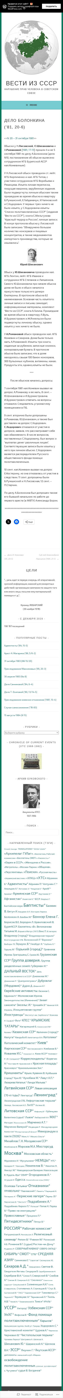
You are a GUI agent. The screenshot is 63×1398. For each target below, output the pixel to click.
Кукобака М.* (31, 1077)
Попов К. (44, 1206)
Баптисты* (35, 905)
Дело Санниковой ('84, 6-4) (18, 684)
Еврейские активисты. (21, 991)
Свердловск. (35, 1267)
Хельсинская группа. (14, 1326)
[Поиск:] (31, 832)
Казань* (8, 1032)
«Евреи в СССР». (14, 862)
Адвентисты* (18, 884)
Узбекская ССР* (40, 1308)
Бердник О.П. (24, 911)
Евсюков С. (44, 991)
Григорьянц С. (21, 954)
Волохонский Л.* (33, 939)
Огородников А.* (40, 1174)
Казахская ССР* (24, 1032)
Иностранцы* (14, 1014)
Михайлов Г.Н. (14, 1141)
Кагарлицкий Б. (28, 1026)
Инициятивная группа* (27, 1009)
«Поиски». (31, 872)
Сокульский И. (19, 1284)
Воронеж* (47, 939)
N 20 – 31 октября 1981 (20, 138)
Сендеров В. (32, 1271)
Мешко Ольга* (38, 1136)
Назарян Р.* (10, 1166)
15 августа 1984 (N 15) (15, 715)
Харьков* (46, 1320)
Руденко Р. (9, 1249)
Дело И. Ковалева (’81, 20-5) (14, 557)
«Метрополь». (11, 867)
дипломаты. (10, 1354)
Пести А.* (22, 1202)
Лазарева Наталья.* (15, 1082)
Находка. (20, 1166)
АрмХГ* (47, 888)
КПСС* (26, 1020)
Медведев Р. (34, 1127)
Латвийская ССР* (19, 1088)
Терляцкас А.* (22, 1296)
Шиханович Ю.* (14, 1343)
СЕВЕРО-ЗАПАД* (48, 1248)
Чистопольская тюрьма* (37, 1335)
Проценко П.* (33, 1215)
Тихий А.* (14, 1301)
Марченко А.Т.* (37, 1122)
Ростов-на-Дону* (44, 1244)
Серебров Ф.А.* (13, 1275)
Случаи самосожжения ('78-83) (20, 707)
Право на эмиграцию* (22, 1210)
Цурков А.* (41, 1330)
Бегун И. (12, 911)
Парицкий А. (51, 1191)
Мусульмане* (27, 1160)
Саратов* (34, 1260)
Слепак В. (12, 1280)
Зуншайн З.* (40, 1004)
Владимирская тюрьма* (42, 935)
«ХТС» (41, 877)
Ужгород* (22, 1308)
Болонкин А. (11, 916)
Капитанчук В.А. (35, 1037)
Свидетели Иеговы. (14, 1271)
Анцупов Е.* (36, 889)
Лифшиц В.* (39, 1111)
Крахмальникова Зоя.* (30, 1067)
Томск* (39, 1301)
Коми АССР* (41, 1053)
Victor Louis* (40, 849)
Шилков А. (38, 1339)
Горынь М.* (10, 949)
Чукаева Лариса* (12, 1339)
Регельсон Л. (27, 1234)
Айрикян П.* (36, 883)
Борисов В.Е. (12, 922)
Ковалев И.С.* (13, 1053)
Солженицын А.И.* (37, 1284)
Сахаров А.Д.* (16, 1266)
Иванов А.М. (53, 1005)
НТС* (53, 1160)
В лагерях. (52, 931)
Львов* (29, 1117)
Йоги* (18, 1020)
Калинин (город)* (48, 1032)
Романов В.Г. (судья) (20, 1244)
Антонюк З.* (25, 889)
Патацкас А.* (10, 1196)
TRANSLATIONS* (25, 849)
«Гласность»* (43, 858)
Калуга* (9, 1037)
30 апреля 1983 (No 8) (15, 676)
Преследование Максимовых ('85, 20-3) (25, 668)
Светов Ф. (47, 1266)
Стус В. (52, 1288)
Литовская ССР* (19, 1110)
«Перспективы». (13, 872)
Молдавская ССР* (36, 1141)
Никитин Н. (51, 1165)
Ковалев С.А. (29, 1054)
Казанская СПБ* (44, 1027)
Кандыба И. (21, 1037)
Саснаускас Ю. (46, 1260)
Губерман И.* (39, 965)
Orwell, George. (10, 849)
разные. (40, 1366)
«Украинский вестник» (15, 878)
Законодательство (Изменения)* (21, 1000)
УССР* (10, 1307)
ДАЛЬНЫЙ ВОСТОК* (20, 971)
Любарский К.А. (42, 1117)
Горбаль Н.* (49, 944)
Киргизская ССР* (15, 1048)
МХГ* (54, 1117)
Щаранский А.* (35, 1343)
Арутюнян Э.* (45, 894)
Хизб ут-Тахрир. (32, 1326)
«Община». (44, 866)
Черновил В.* (12, 1335)
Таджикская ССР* (32, 1293)
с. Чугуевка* (11, 1370)
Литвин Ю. (40, 1105)
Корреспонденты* (33, 1058)
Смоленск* (37, 1280)
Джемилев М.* (40, 976)
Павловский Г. (28, 1190)
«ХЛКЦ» (31, 877)
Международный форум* (26, 1132)
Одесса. (20, 1179)
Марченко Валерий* (16, 1126)
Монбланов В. (11, 1147)
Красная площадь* (45, 1063)
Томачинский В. (26, 1301)
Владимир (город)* (16, 935)
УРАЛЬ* (48, 1301)
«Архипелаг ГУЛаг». (18, 853)
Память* (41, 1191)
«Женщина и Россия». (37, 862)
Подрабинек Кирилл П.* (17, 1206)
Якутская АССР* (45, 1350)
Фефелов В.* (21, 1314)
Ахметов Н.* (28, 899)
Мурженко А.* (12, 1160)
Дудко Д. (27, 985)
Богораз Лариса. (39, 911)
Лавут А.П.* (47, 1077)
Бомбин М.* (26, 916)
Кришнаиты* (14, 1073)
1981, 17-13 (28, 149)
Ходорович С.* (49, 1325)
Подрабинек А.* (39, 1201)
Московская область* (38, 1153)
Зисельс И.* (24, 1005)
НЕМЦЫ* (42, 1160)
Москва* (13, 1153)
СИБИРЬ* (11, 1254)
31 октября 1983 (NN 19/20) (18, 661)
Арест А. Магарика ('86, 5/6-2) (20, 653)
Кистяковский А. (35, 1049)
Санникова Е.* (22, 1260)
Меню (33, 105)
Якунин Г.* (28, 1350)
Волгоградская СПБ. (14, 940)
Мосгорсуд (44, 1146)
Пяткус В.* (39, 1221)
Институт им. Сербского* (37, 1015)
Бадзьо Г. (45, 899)
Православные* (15, 1215)
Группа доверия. (26, 960)
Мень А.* (26, 1136)
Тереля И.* (9, 1297)
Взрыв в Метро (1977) (28, 931)
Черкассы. (53, 1330)
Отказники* (39, 1185)
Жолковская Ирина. (30, 995)
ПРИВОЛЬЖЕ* (12, 1190)
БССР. (38, 898)
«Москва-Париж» (28, 867)
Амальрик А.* (11, 888)
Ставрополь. (10, 1288)
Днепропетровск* (27, 980)
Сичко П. (27, 1275)
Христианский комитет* (19, 1330)
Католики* (50, 1037)
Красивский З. (25, 1064)
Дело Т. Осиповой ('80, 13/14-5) (20, 692)
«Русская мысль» (48, 872)
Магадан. (8, 1122)
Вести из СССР (31, 83)
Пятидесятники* (18, 1221)
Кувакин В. (38, 1072)
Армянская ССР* (25, 893)
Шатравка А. (27, 1339)
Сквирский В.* (40, 1275)
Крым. (28, 1072)
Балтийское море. (13, 905)
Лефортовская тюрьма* (41, 1100)
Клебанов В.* (51, 1048)
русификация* (50, 1366)
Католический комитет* (20, 1043)
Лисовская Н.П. (19, 1105)
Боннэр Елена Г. (46, 916)
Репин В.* (24, 1239)
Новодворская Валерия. (30, 1170)
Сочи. (51, 1284)
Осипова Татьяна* (16, 1186)
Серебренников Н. (47, 1271)
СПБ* (34, 1254)
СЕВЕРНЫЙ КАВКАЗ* (27, 1248)
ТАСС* (21, 1293)
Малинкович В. (20, 1123)
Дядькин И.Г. (39, 986)
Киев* (42, 1042)
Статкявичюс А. (25, 1288)
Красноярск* (11, 1068)
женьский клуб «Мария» (29, 1355)
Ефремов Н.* (10, 995)
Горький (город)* (29, 949)
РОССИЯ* (13, 1227)
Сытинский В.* (11, 1293)
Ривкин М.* (36, 1239)
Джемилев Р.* (11, 981)
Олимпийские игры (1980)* (38, 1180)
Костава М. (13, 1064)
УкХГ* (9, 1314)
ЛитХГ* (31, 1104)
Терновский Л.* (39, 1296)
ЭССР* (15, 1349)
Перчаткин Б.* (11, 1202)
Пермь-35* (51, 1196)
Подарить (51, 6)
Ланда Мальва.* (37, 1082)
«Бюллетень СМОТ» (26, 858)
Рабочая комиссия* (37, 1228)
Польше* (35, 1206)
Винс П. (43, 931)
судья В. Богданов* (30, 1370)
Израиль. (8, 1010)
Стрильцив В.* (40, 1288)
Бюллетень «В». (27, 926)
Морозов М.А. (27, 1146)
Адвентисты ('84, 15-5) (16, 645)
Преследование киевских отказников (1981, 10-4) (30, 699)
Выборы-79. (9, 944)
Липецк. (8, 1105)
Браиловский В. (44, 922)
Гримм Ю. (34, 954)
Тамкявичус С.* (50, 1292)
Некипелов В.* (35, 1165)
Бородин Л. (27, 922)
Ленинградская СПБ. (15, 1100)
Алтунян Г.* (50, 883)
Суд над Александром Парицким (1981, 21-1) (47, 557)
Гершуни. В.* (23, 943)
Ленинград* (45, 1094)
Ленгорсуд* (27, 1095)
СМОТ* (25, 1254)
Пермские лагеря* (31, 1196)
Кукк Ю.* (18, 1078)
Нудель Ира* (13, 1174)
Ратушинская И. (12, 1234)
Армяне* (8, 894)
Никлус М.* (10, 1170)
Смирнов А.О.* (24, 1280)
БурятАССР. (11, 926)
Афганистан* (13, 898)
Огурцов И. (9, 1180)
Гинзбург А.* (37, 943)
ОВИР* (24, 1174)
